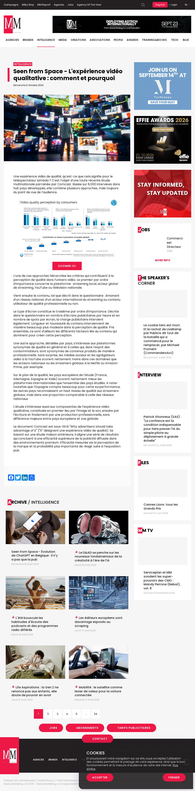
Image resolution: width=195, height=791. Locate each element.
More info (162, 260)
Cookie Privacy (45, 780)
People (118, 40)
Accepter (100, 777)
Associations (100, 40)
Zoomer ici (67, 266)
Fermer (174, 777)
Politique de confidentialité (19, 780)
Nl (186, 4)
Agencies (12, 40)
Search (143, 5)
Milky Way (28, 4)
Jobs (70, 4)
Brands (28, 40)
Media (63, 40)
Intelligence (46, 40)
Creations (78, 40)
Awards (132, 40)
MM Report (43, 4)
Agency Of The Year (89, 4)
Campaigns (11, 4)
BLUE (186, 40)
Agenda (59, 4)
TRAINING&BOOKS (154, 40)
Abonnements (87, 728)
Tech (174, 40)
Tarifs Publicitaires (133, 728)
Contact (99, 739)
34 (95, 714)
